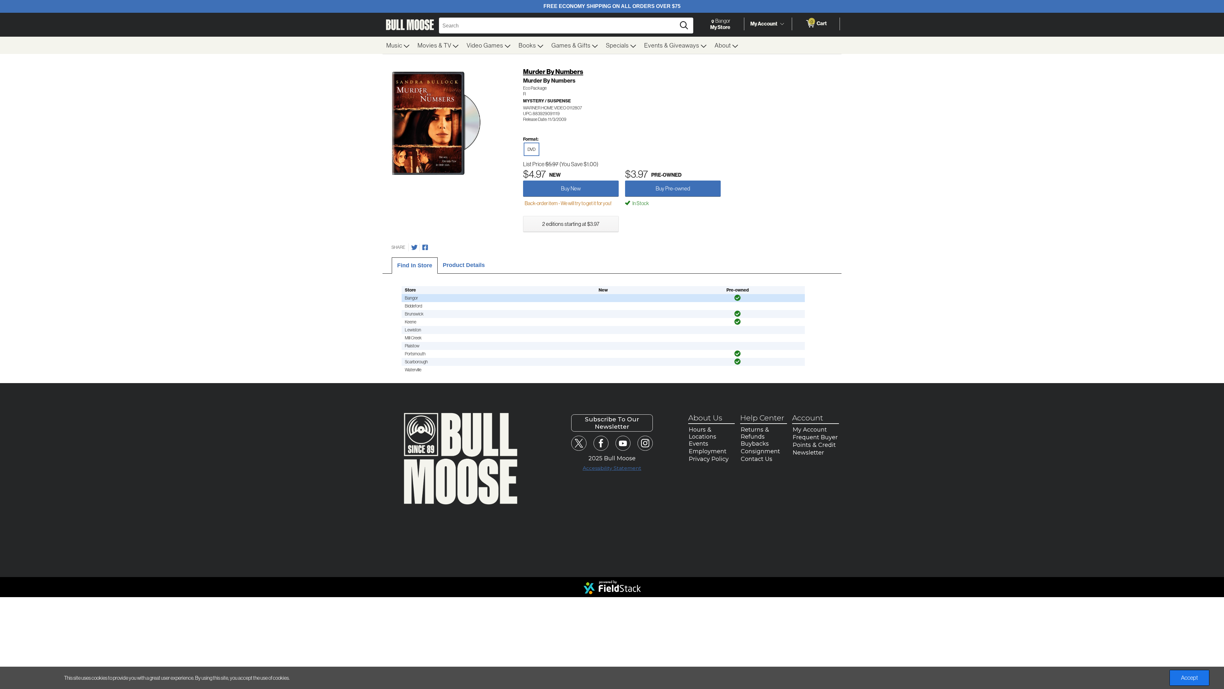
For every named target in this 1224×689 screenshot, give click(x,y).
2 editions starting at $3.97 (570, 223)
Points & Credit (814, 444)
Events (698, 443)
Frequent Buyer (815, 437)
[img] (737, 298)
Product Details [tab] (464, 265)
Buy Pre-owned (673, 188)
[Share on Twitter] (414, 247)
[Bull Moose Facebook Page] (601, 443)
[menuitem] (398, 45)
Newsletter (808, 452)
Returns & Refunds (755, 433)
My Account (763, 23)
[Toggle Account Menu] (782, 24)
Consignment (760, 451)
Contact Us (756, 459)
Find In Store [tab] (414, 265)
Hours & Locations (702, 433)
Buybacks (755, 443)
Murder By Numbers (553, 71)
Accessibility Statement (612, 468)
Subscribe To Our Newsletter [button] (612, 423)
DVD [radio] (532, 149)
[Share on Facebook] (425, 247)
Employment (707, 451)
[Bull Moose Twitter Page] (579, 443)
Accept (1189, 677)
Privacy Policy (709, 459)
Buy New (571, 188)
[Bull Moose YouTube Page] (623, 443)
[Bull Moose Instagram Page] (645, 443)
